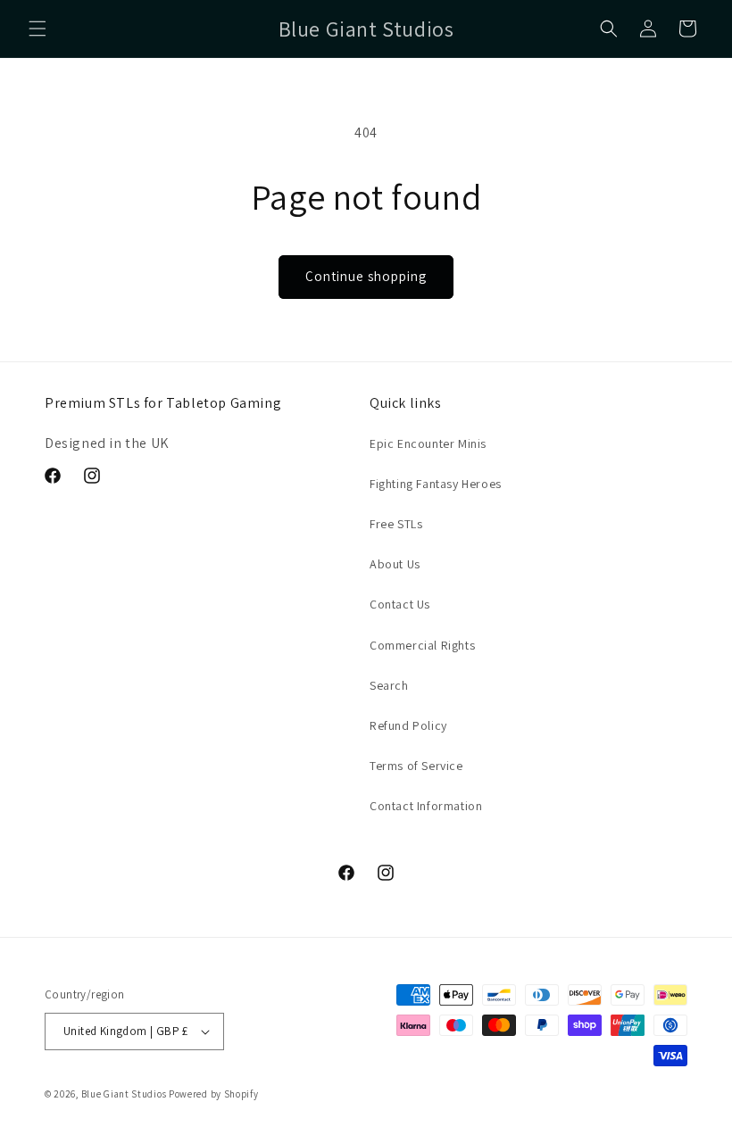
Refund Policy (408, 725)
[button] (37, 28)
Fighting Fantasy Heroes (436, 484)
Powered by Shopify (214, 1094)
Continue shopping (366, 276)
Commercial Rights (422, 645)
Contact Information (426, 806)
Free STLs (396, 524)
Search (389, 685)
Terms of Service (416, 766)
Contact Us (400, 604)
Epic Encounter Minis (428, 443)
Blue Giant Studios (124, 1094)
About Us (395, 564)
